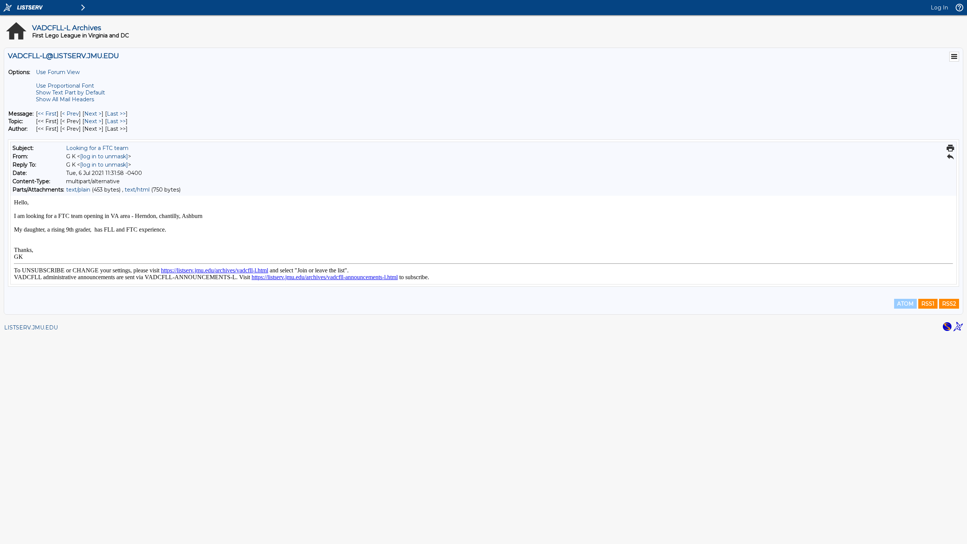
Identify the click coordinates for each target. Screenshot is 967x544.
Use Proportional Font (65, 85)
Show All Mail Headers (65, 99)
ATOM (905, 303)
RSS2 (949, 303)
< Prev (70, 113)
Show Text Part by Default (70, 92)
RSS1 (928, 303)
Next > (93, 113)
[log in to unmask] (104, 156)
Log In (939, 7)
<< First (47, 113)
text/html (137, 189)
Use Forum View (58, 72)
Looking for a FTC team (97, 148)
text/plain (78, 189)
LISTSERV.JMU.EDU (31, 327)
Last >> (116, 113)
